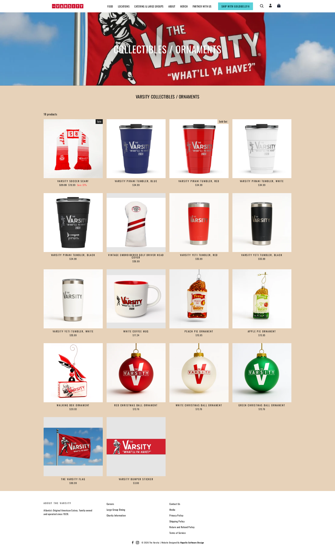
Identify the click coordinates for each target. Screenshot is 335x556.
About (171, 6)
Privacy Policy (176, 515)
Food (110, 6)
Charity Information (116, 515)
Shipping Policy (177, 521)
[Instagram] (137, 542)
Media (172, 509)
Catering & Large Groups (148, 6)
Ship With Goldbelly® (235, 6)
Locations (123, 6)
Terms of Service (177, 533)
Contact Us (174, 504)
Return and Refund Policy (182, 527)
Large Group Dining (116, 509)
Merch (184, 6)
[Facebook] (132, 542)
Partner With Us (202, 6)
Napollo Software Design (192, 542)
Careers (110, 504)
